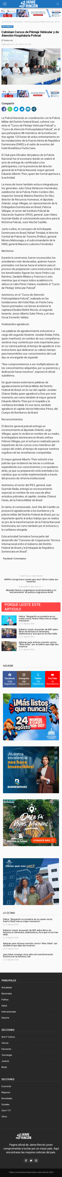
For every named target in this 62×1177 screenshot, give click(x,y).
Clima (4, 1116)
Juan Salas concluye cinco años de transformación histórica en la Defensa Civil (28, 955)
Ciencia (5, 1043)
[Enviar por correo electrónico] (28, 109)
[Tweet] (16, 109)
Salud (4, 1005)
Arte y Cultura (8, 1037)
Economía (6, 1086)
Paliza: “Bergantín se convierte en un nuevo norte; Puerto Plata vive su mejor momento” (38, 618)
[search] (57, 4)
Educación (6, 1049)
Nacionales (7, 26)
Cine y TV (6, 1110)
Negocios (6, 1092)
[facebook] (26, 1160)
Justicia (5, 1061)
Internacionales (9, 1011)
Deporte (5, 1018)
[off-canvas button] (5, 4)
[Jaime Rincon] (25, 1135)
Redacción (8, 40)
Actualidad (7, 987)
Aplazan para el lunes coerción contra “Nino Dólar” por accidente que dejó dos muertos (39, 644)
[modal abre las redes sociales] (34, 109)
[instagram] (36, 1160)
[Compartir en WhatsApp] (10, 109)
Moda (4, 1067)
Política (5, 999)
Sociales (5, 1104)
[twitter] (31, 1160)
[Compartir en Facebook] (4, 109)
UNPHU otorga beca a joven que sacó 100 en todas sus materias (31, 580)
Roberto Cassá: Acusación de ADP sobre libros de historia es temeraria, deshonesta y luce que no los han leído (38, 631)
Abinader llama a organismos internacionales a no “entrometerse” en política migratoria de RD (31, 591)
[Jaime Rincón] (31, 3)
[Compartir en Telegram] (22, 109)
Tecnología (7, 1055)
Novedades (7, 1098)
